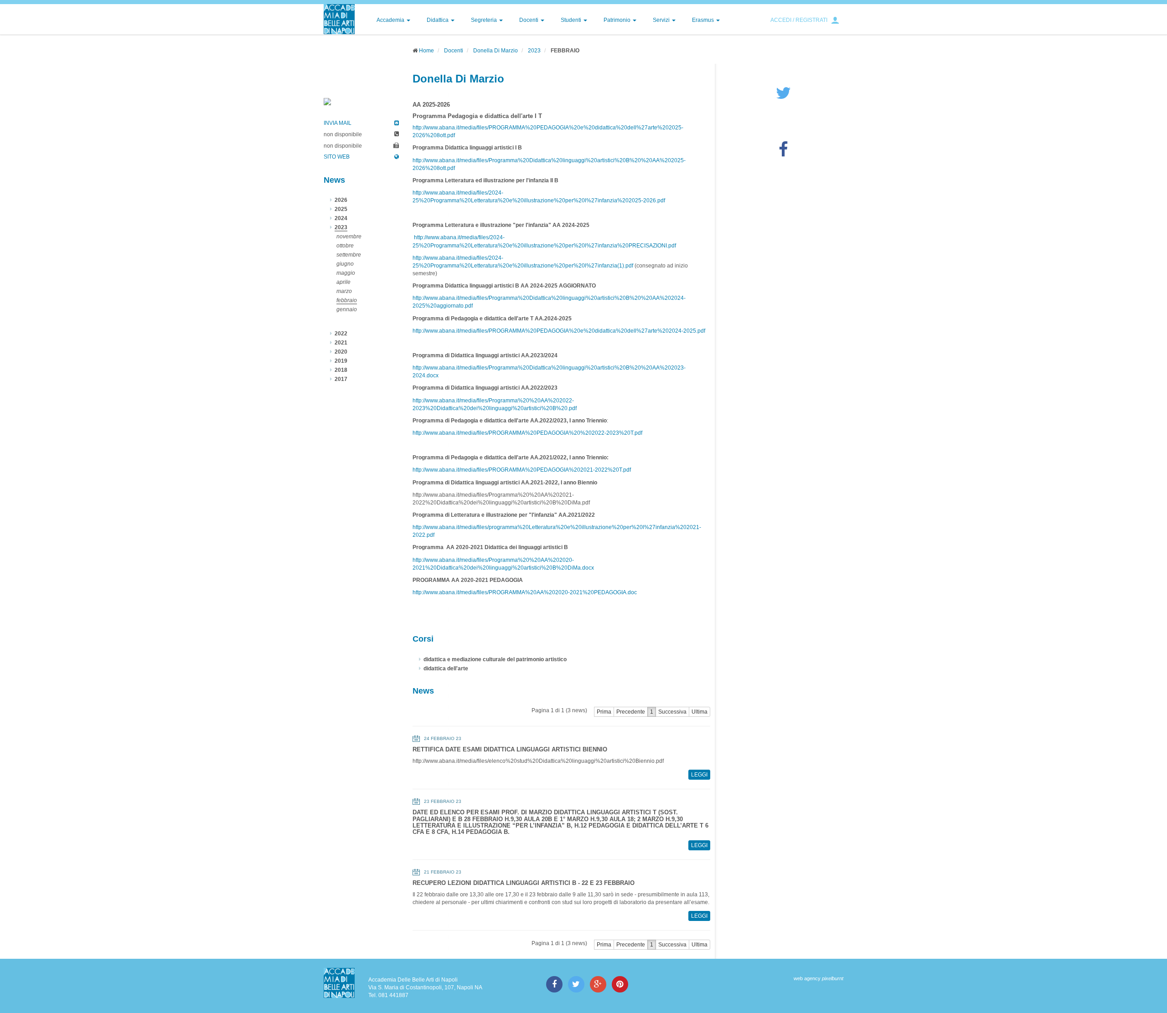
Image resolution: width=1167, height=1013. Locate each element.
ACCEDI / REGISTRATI (798, 20)
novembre (348, 236)
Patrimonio (618, 20)
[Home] (339, 19)
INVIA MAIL (337, 123)
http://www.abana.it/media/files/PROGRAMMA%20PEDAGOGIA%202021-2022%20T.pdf (522, 470)
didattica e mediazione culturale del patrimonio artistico (495, 659)
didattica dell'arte (445, 668)
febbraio (346, 300)
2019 (341, 361)
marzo (344, 291)
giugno (345, 264)
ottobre (345, 245)
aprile (343, 282)
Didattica (438, 20)
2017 (341, 379)
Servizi (662, 20)
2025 (341, 209)
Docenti (529, 20)
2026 (341, 200)
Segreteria (484, 20)
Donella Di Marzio (495, 50)
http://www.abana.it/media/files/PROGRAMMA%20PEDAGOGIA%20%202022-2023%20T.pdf (527, 433)
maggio (345, 273)
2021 (341, 342)
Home (426, 50)
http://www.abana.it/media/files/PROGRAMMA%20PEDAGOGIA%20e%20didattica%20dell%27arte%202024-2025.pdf (559, 331)
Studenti (572, 20)
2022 (341, 333)
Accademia (391, 20)
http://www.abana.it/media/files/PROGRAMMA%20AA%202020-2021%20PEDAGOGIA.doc (525, 592)
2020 (341, 352)
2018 (341, 370)
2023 (534, 50)
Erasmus (703, 20)
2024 (341, 218)
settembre (348, 255)
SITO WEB (337, 157)
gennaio (346, 309)
